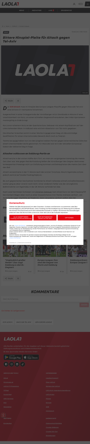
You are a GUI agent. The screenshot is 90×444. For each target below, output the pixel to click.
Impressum (12, 242)
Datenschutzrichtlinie (24, 242)
